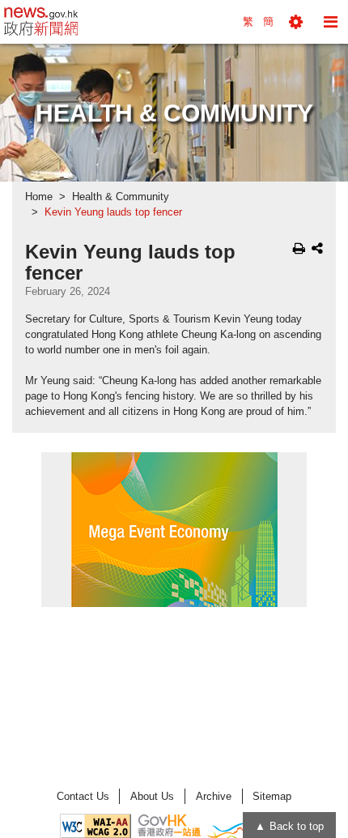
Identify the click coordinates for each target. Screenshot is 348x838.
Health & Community (120, 197)
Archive (213, 796)
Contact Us (83, 796)
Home (39, 197)
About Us (152, 796)
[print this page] (299, 248)
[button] (295, 22)
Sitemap (272, 796)
